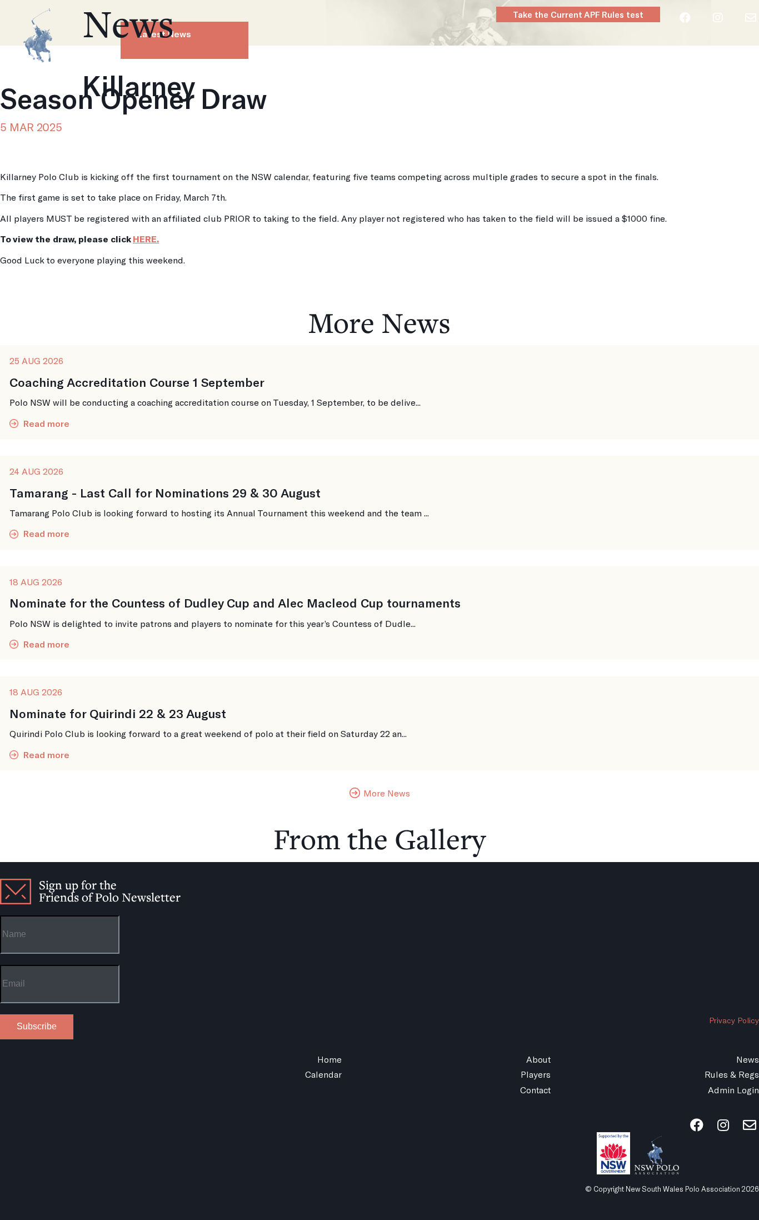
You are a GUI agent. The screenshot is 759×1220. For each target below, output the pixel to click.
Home (269, 77)
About (327, 77)
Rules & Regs (655, 77)
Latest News (164, 33)
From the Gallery (379, 839)
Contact (535, 1089)
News (385, 77)
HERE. (146, 238)
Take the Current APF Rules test (578, 14)
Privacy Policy (734, 1020)
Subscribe (37, 1026)
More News (379, 322)
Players (519, 77)
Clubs (580, 77)
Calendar (450, 77)
